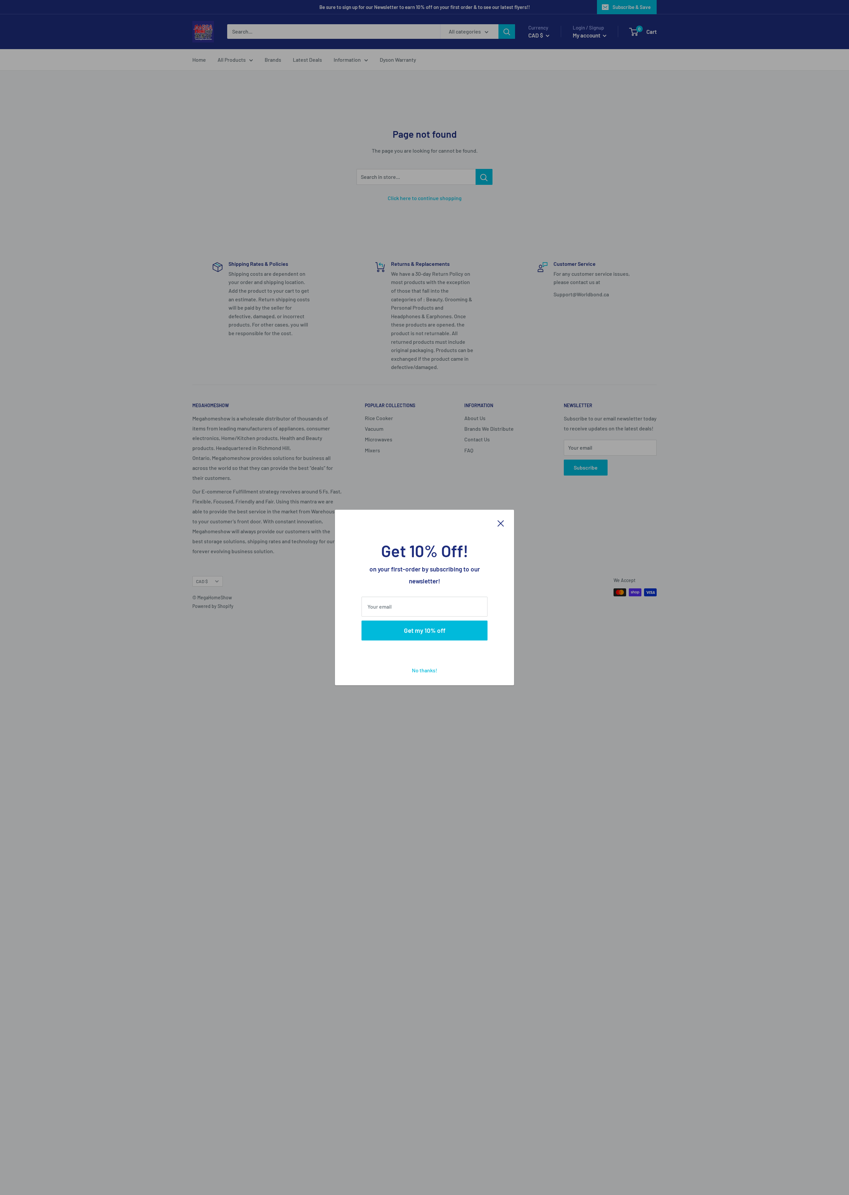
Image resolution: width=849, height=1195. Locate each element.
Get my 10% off (424, 630)
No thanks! (424, 670)
